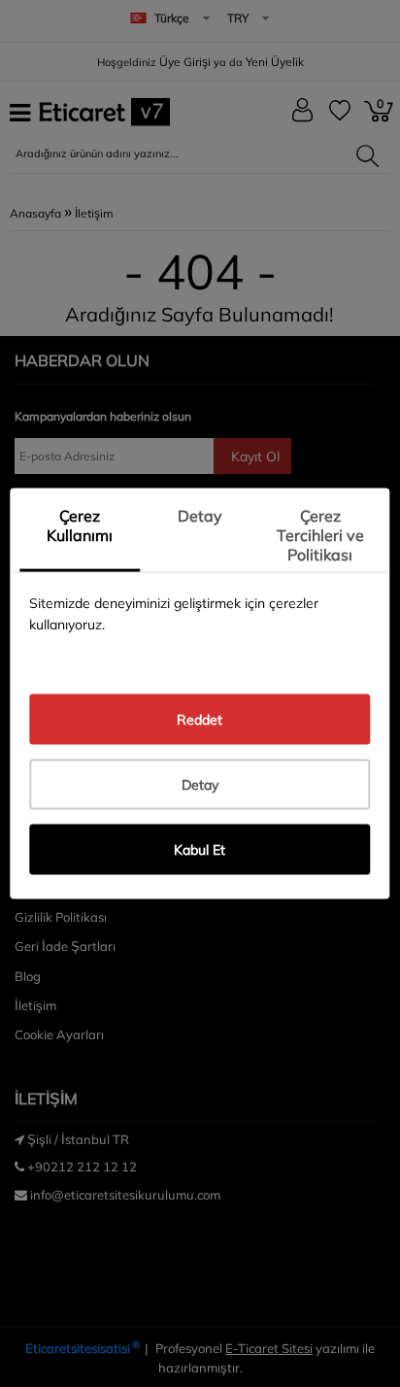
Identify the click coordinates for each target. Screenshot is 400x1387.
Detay (200, 515)
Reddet (199, 718)
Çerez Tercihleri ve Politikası (320, 535)
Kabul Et (199, 849)
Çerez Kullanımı (80, 525)
